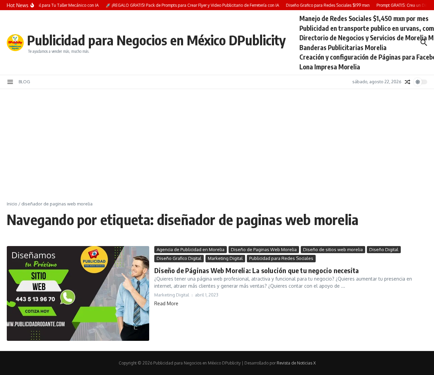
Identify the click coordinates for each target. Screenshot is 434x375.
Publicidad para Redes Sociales (281, 258)
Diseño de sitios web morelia (333, 249)
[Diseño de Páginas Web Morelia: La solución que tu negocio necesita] (78, 293)
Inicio (12, 203)
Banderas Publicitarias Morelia (343, 47)
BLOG (24, 81)
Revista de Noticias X (296, 363)
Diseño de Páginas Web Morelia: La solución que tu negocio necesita (256, 270)
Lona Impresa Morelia (329, 67)
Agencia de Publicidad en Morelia (190, 249)
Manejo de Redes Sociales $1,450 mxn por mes (364, 18)
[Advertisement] (217, 139)
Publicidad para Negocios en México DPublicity (156, 39)
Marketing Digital (225, 258)
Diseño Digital (383, 249)
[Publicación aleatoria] (407, 82)
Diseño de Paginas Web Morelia (264, 249)
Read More (166, 303)
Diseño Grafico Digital (179, 258)
